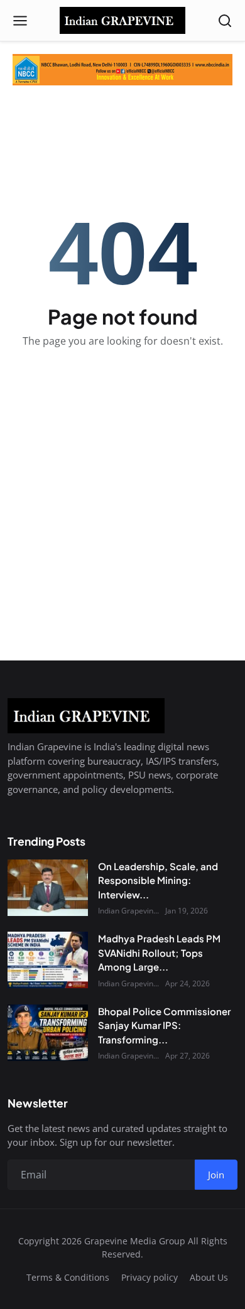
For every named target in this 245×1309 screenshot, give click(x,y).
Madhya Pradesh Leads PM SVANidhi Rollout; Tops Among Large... (159, 952)
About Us (209, 1277)
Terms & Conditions (67, 1277)
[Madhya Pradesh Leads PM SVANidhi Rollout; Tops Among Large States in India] (48, 960)
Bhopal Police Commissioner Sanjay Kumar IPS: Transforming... (164, 1025)
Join (216, 1174)
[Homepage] (122, 21)
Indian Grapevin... (128, 910)
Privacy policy (149, 1277)
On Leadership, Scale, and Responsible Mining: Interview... (158, 880)
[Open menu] (20, 21)
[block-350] (122, 69)
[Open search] (225, 21)
